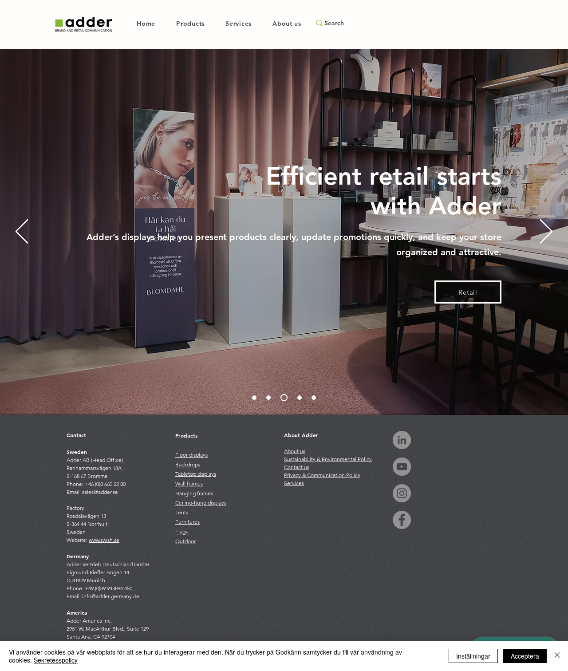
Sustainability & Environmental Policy (328, 459)
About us (294, 451)
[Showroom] (268, 397)
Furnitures (187, 521)
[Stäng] (557, 656)
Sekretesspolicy (56, 659)
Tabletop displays (195, 473)
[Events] (314, 397)
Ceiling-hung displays (200, 502)
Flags (181, 531)
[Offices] (299, 397)
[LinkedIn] (402, 440)
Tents (181, 512)
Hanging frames (194, 493)
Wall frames (189, 483)
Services (294, 483)
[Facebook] (402, 520)
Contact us (296, 467)
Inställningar (473, 655)
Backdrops (187, 464)
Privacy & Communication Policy (322, 475)
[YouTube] (402, 467)
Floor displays (191, 454)
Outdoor (185, 541)
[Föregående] (22, 232)
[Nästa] (546, 232)
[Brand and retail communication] (254, 397)
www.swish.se (104, 540)
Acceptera (525, 655)
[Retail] (284, 397)
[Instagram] (402, 493)
